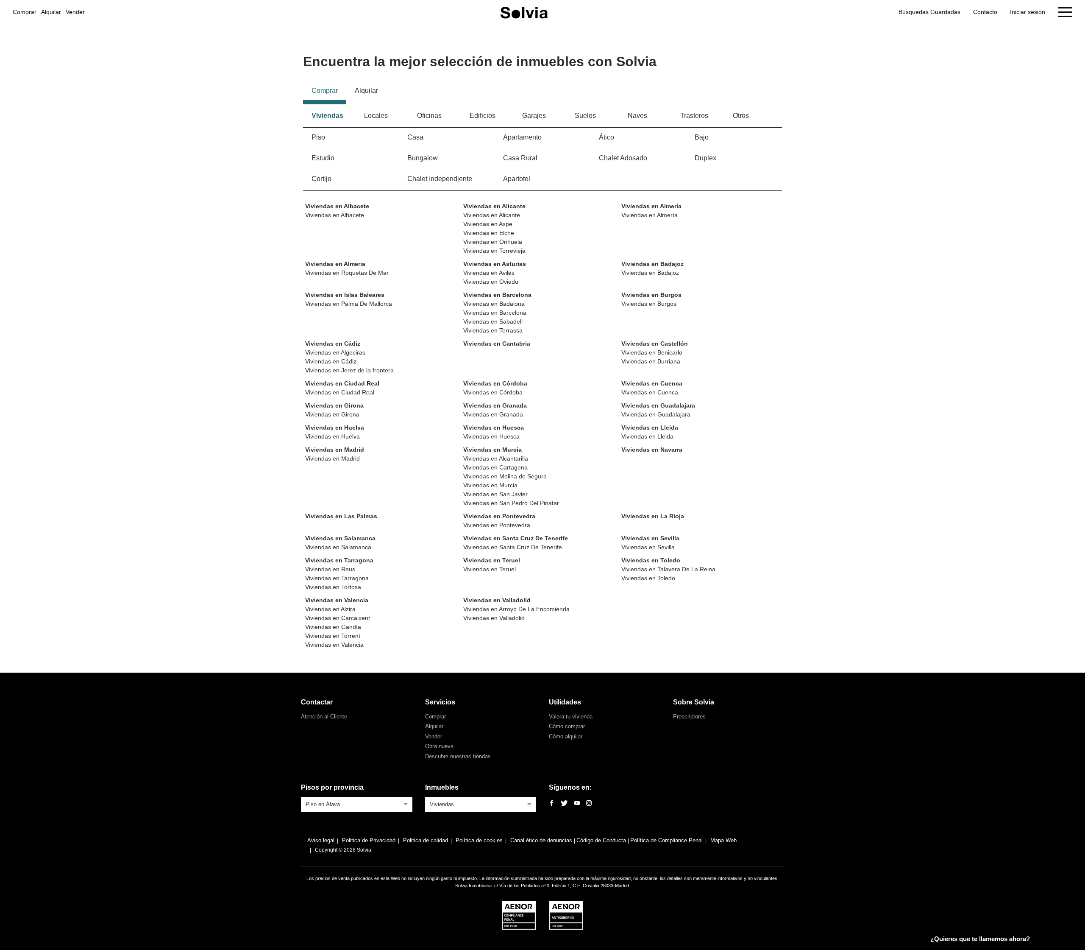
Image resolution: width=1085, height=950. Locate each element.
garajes (534, 115)
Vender (75, 11)
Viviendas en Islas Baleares (344, 294)
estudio (323, 158)
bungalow (422, 158)
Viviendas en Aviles (489, 272)
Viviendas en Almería (651, 206)
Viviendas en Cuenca (651, 383)
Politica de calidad (425, 840)
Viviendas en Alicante (494, 206)
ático (606, 137)
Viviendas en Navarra (651, 449)
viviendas (327, 115)
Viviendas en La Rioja (652, 516)
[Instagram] (589, 803)
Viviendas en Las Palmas (341, 516)
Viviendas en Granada (495, 405)
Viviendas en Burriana (650, 361)
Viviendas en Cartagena (495, 467)
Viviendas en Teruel (491, 560)
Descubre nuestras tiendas (458, 756)
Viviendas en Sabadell (493, 321)
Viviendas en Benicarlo (651, 352)
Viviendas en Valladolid (497, 600)
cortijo (321, 178)
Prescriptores (689, 716)
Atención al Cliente (324, 716)
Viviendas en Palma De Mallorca (348, 303)
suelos (585, 115)
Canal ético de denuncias (542, 840)
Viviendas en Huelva (334, 427)
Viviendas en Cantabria (496, 343)
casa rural (520, 158)
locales (376, 115)
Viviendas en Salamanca (340, 538)
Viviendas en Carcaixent (337, 618)
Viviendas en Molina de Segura (505, 476)
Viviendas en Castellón (654, 343)
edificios (482, 115)
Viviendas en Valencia (336, 600)
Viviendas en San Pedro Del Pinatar (511, 503)
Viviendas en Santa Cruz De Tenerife (515, 538)
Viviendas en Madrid (334, 449)
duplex (705, 158)
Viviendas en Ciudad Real (342, 383)
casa (415, 137)
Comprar (24, 11)
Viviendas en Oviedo (490, 281)
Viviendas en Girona (334, 405)
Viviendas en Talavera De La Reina (668, 569)
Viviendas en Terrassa (493, 330)
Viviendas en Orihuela (492, 241)
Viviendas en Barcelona (497, 294)
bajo (702, 137)
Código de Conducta (602, 840)
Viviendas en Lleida (649, 427)
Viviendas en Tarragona (339, 560)
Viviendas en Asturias (494, 263)
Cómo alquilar (565, 736)
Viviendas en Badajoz (652, 263)
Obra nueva (439, 746)
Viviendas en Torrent (332, 635)
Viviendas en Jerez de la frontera (349, 370)
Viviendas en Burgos (651, 294)
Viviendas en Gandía (333, 626)
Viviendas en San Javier (495, 494)
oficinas (429, 115)
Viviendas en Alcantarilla (495, 458)
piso (318, 137)
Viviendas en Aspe (487, 224)
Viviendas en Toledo (650, 560)
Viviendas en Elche (488, 232)
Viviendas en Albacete (337, 206)
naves (637, 115)
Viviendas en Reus (330, 569)
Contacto (985, 11)
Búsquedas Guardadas (929, 11)
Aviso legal (320, 840)
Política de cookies (479, 840)
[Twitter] (564, 803)
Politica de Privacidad (368, 840)
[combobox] (356, 803)
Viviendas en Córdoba (495, 383)
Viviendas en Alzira (330, 609)
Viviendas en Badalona (494, 303)
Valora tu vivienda (571, 716)
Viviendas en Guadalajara (658, 405)
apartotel (516, 178)
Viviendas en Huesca (493, 427)
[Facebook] (551, 803)
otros (741, 115)
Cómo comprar (567, 726)
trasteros (694, 115)
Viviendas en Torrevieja (494, 250)
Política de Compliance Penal (666, 840)
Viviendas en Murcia (492, 449)
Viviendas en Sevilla (650, 538)
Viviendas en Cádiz (332, 343)
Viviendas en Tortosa (333, 587)
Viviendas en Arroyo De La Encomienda (516, 609)
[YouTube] (577, 803)
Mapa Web (723, 840)
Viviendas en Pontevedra (499, 516)
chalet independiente (439, 178)
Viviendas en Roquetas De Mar (347, 272)
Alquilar (51, 11)
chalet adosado (623, 158)
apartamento (522, 137)
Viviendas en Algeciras (335, 352)
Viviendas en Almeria (335, 263)
